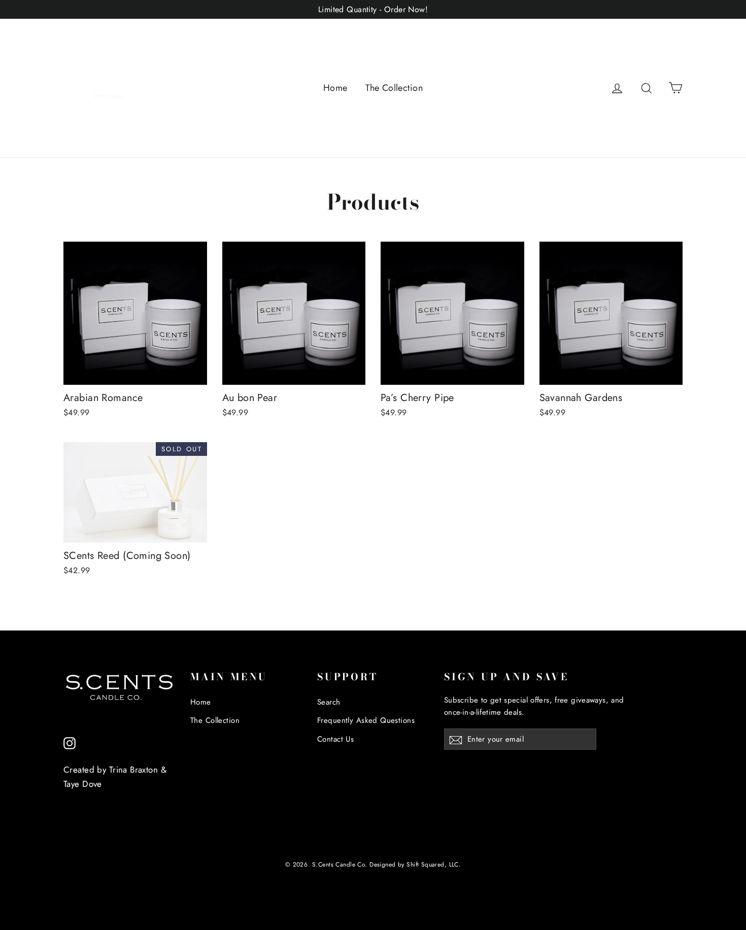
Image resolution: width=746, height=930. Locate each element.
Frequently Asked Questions (366, 720)
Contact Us (335, 739)
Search (329, 702)
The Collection (394, 87)
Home (335, 87)
